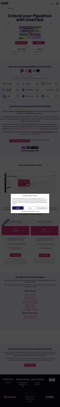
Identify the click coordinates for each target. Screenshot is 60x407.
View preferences (42, 208)
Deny (30, 208)
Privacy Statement (31, 211)
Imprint (37, 211)
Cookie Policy (24, 211)
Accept (18, 208)
